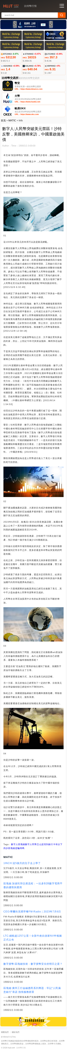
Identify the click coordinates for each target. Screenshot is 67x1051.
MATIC (12, 120)
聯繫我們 (5, 1032)
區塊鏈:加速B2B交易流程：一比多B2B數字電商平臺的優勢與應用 (32, 885)
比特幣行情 (21, 1048)
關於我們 (15, 1032)
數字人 (14, 844)
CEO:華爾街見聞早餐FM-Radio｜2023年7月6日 (32, 911)
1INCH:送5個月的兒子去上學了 (22, 863)
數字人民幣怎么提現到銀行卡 (40, 844)
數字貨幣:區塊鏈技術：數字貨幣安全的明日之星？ (32, 964)
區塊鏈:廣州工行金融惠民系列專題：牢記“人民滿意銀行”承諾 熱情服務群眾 (32, 990)
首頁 (3, 120)
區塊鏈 (21, 844)
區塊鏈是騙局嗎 (16, 848)
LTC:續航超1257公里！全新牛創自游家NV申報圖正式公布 (32, 937)
